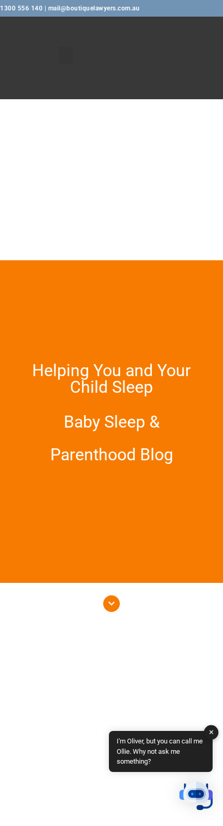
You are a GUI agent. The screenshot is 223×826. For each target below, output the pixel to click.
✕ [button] (211, 732)
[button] (66, 55)
